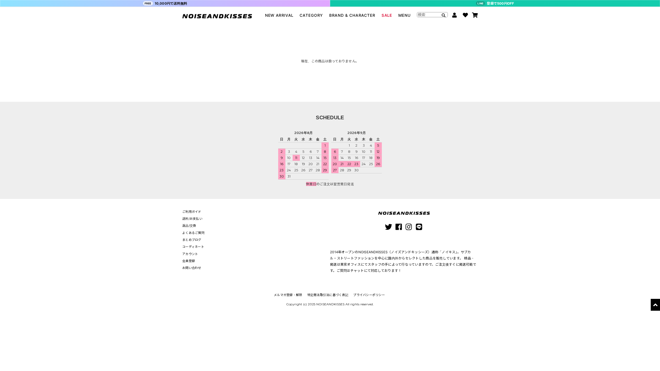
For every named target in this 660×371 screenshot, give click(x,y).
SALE (387, 15)
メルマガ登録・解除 (288, 295)
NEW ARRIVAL (279, 15)
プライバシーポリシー (369, 295)
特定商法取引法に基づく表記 (327, 295)
